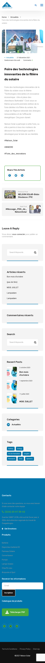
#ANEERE (8, 147)
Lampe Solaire (7, 564)
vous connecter (18, 234)
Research (11, 459)
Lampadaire (11, 293)
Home (4, 17)
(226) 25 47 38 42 (14, 511)
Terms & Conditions (9, 649)
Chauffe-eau (7, 568)
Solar (20, 459)
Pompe (5, 560)
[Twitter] (15, 175)
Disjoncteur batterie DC (11, 547)
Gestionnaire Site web (12, 60)
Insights (27, 454)
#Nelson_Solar (11, 140)
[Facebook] (9, 175)
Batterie (5, 543)
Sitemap (36, 649)
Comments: (28, 60)
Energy (19, 449)
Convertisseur (7, 555)
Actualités (14, 17)
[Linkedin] (22, 175)
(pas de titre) (12, 282)
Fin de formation (14, 454)
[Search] (35, 252)
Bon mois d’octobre (15, 277)
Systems (29, 459)
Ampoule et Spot (8, 572)
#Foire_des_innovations (15, 153)
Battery (10, 449)
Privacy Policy (25, 649)
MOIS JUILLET (12, 287)
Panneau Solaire (8, 551)
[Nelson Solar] (7, 5)
